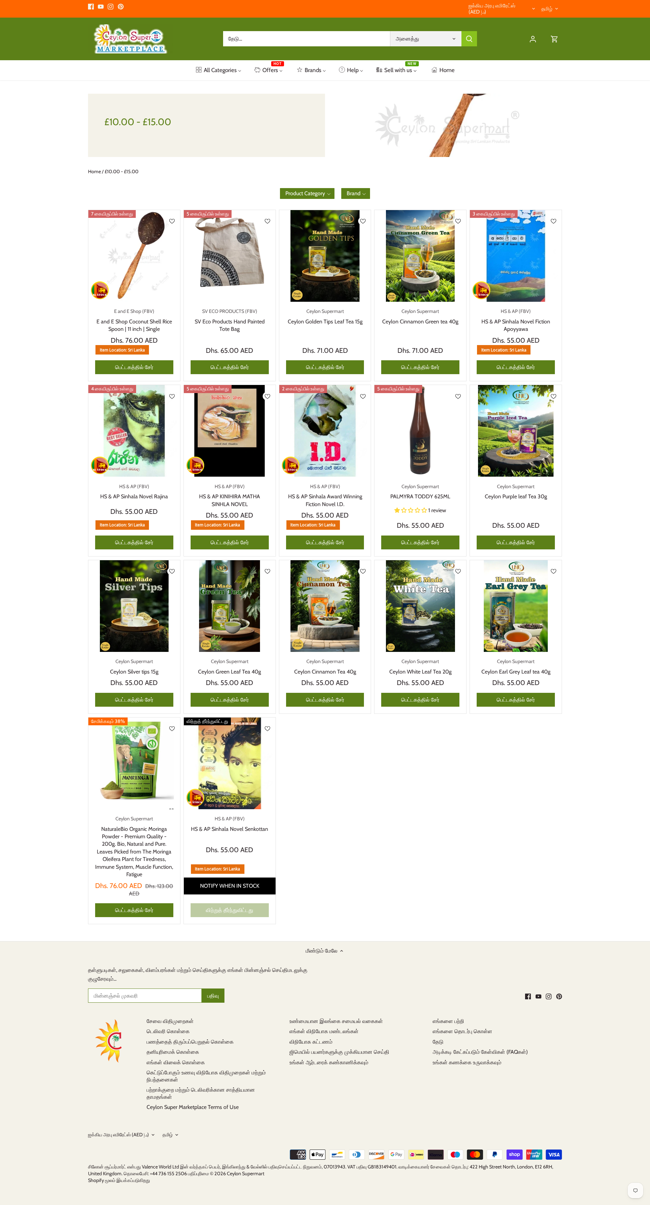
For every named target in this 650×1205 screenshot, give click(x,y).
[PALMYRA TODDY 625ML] (420, 431)
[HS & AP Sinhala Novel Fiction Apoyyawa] (516, 256)
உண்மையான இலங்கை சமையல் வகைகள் (336, 1021)
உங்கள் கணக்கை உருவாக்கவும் (467, 1062)
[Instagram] (110, 6)
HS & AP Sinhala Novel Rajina (134, 491)
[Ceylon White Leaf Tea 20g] (420, 606)
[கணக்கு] (532, 38)
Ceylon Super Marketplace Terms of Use (193, 1107)
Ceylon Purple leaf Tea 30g (516, 491)
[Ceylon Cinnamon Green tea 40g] (420, 256)
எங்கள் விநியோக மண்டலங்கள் (324, 1031)
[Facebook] (91, 6)
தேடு (438, 1042)
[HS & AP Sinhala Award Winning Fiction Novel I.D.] (325, 431)
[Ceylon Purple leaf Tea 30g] (516, 431)
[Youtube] (101, 6)
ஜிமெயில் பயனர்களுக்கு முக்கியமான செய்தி (339, 1052)
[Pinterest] (121, 6)
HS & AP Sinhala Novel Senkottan (229, 824)
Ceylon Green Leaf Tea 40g (229, 666)
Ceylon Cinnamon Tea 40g (325, 666)
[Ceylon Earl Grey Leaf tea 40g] (516, 606)
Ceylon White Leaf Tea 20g (420, 666)
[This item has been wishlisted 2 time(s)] (458, 396)
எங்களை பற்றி (448, 1021)
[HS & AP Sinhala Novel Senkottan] (230, 763)
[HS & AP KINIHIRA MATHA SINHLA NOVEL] (230, 431)
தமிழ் (546, 9)
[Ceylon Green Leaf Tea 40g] (230, 606)
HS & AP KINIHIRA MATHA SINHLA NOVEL (229, 495)
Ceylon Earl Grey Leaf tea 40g (515, 666)
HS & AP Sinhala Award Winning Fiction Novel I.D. (325, 495)
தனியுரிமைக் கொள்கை (173, 1052)
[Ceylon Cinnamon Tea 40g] (325, 606)
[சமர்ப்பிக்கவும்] (469, 38)
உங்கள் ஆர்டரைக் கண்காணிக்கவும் (328, 1062)
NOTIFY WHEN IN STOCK (229, 886)
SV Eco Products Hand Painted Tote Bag (230, 320)
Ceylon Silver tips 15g (134, 666)
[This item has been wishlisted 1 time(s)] (267, 571)
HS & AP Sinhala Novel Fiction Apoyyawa (515, 320)
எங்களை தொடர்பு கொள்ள (462, 1031)
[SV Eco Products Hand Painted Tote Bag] (230, 256)
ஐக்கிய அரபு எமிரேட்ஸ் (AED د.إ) (492, 9)
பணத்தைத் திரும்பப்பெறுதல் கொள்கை (190, 1042)
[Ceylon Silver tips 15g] (134, 606)
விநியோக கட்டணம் (310, 1042)
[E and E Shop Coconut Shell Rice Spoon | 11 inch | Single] (134, 256)
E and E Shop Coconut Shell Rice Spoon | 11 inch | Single (134, 320)
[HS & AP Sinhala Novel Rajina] (134, 431)
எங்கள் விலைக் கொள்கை (176, 1062)
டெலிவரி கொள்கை (168, 1031)
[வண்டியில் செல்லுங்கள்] (554, 38)
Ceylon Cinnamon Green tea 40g (420, 316)
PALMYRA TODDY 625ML (420, 491)
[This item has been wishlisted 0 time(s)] (172, 221)
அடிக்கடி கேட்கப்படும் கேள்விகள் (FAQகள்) (480, 1052)
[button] (307, 193)
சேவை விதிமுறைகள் (170, 1021)
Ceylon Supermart (245, 1173)
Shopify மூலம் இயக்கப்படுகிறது (119, 1180)
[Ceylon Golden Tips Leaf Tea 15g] (325, 256)
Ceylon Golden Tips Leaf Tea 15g (325, 316)
